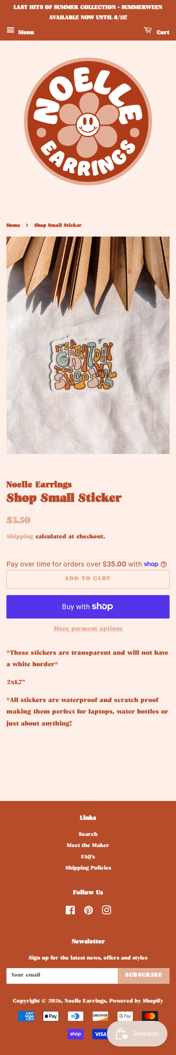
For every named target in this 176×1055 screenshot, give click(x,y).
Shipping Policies (88, 869)
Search (88, 835)
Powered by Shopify (136, 1002)
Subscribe (143, 975)
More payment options (88, 629)
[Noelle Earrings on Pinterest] (88, 913)
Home (13, 225)
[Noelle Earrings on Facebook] (70, 913)
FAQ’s (88, 858)
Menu (25, 33)
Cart (162, 33)
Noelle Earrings (85, 1002)
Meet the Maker (88, 846)
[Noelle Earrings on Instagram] (106, 913)
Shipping (19, 537)
